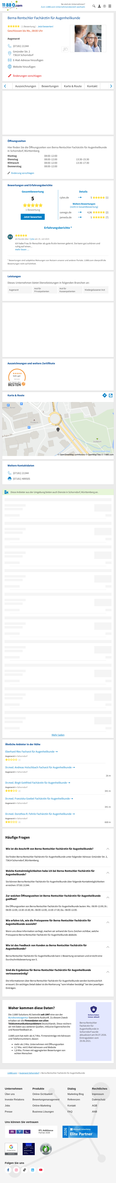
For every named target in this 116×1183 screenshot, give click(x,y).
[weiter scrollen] (111, 86)
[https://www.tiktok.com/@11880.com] (24, 1170)
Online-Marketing (41, 1105)
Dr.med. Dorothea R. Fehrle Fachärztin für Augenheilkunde (38, 814)
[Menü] (111, 5)
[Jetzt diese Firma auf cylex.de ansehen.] (80, 197)
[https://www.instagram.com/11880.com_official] (16, 1170)
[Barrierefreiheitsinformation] (105, 5)
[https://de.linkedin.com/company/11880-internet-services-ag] (32, 1170)
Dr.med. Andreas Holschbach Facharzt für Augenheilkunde (38, 767)
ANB (94, 1111)
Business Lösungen (43, 1111)
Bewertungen (50, 86)
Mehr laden (58, 735)
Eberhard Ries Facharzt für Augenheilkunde (29, 751)
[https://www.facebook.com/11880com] (8, 1170)
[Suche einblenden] (95, 5)
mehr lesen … (22, 249)
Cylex (32, 239)
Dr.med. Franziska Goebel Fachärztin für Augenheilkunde (37, 798)
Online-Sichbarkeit (42, 1094)
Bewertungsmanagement (45, 1099)
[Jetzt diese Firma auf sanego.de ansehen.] (80, 212)
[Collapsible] (107, 848)
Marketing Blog (76, 1094)
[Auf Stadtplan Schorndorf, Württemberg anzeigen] (111, 395)
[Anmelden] (100, 5)
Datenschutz (98, 1099)
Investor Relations (14, 1099)
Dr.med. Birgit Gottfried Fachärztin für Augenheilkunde (36, 782)
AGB (94, 1105)
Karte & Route (73, 86)
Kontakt (92, 86)
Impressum (98, 1094)
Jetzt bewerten (33, 217)
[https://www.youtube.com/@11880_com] (40, 1170)
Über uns (10, 1094)
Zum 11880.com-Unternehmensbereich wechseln (63, 6)
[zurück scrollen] (5, 86)
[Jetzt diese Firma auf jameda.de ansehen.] (80, 217)
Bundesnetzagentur (18, 1017)
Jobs (7, 1105)
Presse (8, 1111)
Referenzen (74, 1099)
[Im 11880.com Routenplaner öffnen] (104, 395)
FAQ (70, 1111)
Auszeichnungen (25, 86)
